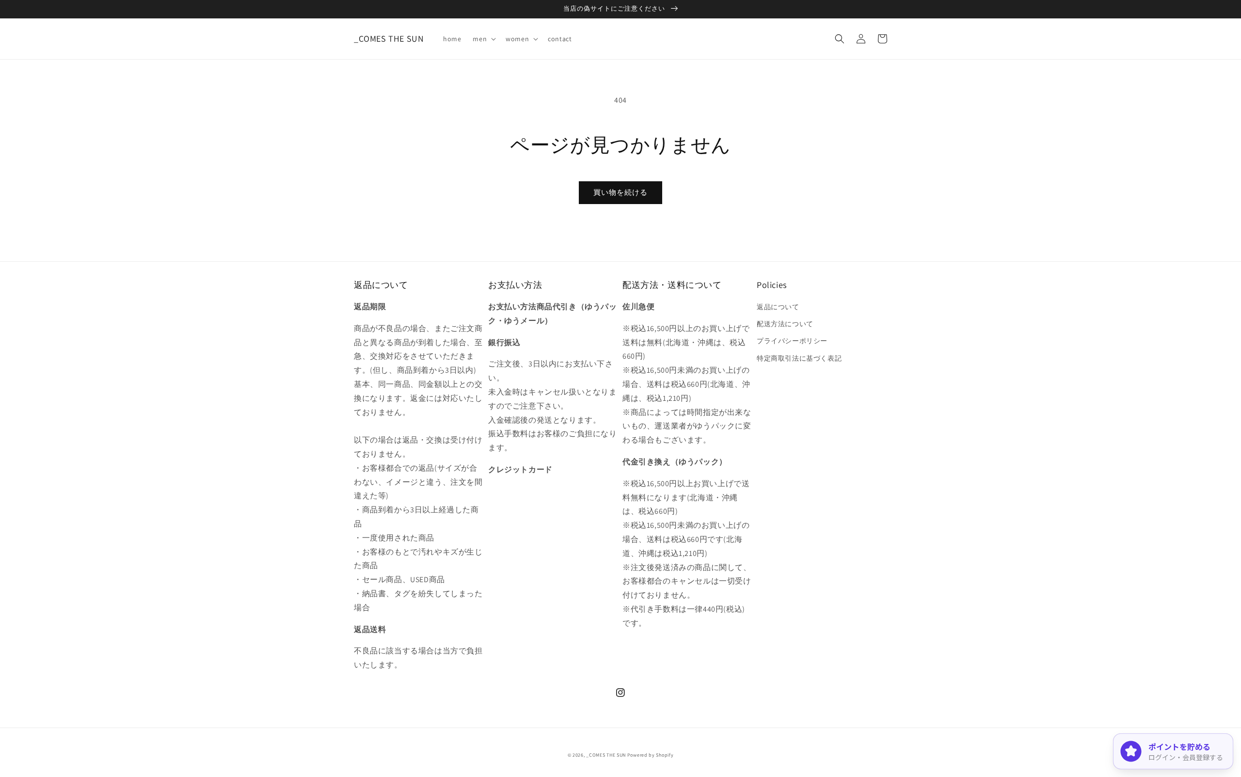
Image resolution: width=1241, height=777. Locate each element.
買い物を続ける (620, 192)
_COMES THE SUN (606, 755)
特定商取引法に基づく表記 (799, 358)
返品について (778, 306)
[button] (483, 39)
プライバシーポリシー (792, 340)
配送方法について (785, 323)
